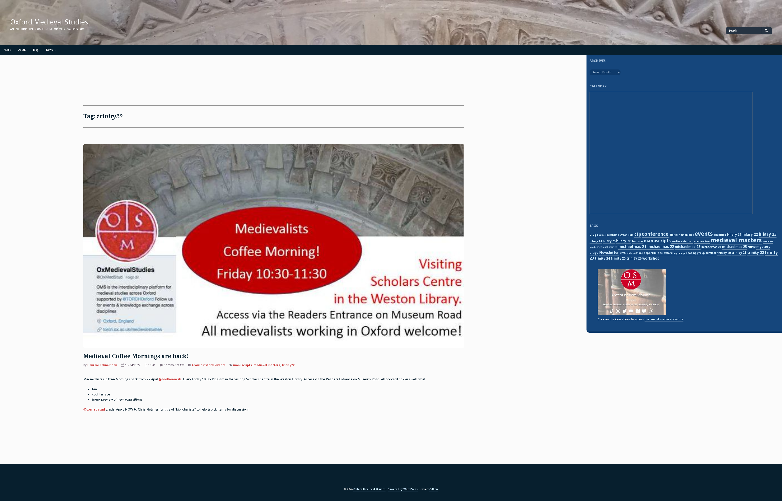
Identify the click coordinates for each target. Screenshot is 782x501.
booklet (601, 235)
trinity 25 (618, 258)
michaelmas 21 (632, 246)
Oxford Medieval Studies (49, 22)
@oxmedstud (94, 409)
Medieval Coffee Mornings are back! (136, 356)
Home (7, 49)
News (49, 49)
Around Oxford (203, 365)
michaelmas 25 (734, 247)
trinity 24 (602, 258)
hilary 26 (623, 241)
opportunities (653, 252)
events (220, 365)
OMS (623, 252)
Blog (36, 49)
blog (593, 235)
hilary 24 (596, 241)
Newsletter (609, 252)
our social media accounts (664, 319)
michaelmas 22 (660, 246)
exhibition (720, 234)
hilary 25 (609, 241)
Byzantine (612, 234)
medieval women (607, 247)
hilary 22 (750, 234)
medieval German (682, 241)
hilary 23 (768, 234)
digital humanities (681, 234)
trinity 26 (633, 258)
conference (655, 234)
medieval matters (267, 365)
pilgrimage (679, 253)
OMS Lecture (634, 252)
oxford (668, 252)
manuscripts (242, 365)
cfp (637, 234)
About (22, 49)
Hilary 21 (734, 234)
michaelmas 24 (711, 247)
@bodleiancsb (170, 379)
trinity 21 (738, 253)
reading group (695, 252)
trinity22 (288, 365)
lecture (637, 241)
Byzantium (627, 234)
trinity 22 (755, 252)
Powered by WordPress (403, 489)
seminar (711, 252)
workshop (651, 258)
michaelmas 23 (688, 247)
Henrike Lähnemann (102, 365)
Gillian (433, 489)
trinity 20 (724, 253)
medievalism (702, 241)
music (752, 247)
